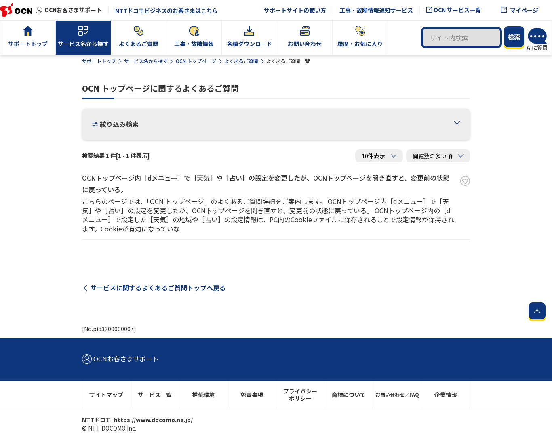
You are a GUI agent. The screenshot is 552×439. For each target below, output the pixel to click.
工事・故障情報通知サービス (376, 10)
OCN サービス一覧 (457, 10)
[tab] (457, 123)
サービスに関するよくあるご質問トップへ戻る (158, 287)
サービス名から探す (146, 60)
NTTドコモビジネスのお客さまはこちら (166, 10)
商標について (349, 395)
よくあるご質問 (241, 60)
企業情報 (445, 395)
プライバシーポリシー (300, 395)
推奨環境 (203, 395)
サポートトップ (99, 60)
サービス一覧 (155, 395)
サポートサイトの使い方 (295, 10)
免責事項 (251, 395)
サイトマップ (106, 395)
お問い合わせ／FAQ (397, 394)
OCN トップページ (196, 60)
